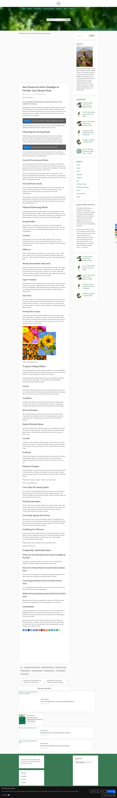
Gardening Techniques (82, 187)
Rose (77, 171)
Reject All (102, 791)
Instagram (23, 776)
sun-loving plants (60, 670)
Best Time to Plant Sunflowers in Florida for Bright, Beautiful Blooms (57, 701)
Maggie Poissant (42, 94)
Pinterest (23, 779)
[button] (24, 630)
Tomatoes (79, 177)
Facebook (23, 773)
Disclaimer (59, 8)
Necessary (4, 795)
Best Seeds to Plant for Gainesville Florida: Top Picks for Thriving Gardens (35, 719)
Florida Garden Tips (60, 667)
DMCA (65, 8)
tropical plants (24, 674)
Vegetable (79, 174)
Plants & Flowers (28, 97)
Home (23, 8)
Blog (77, 181)
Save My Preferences (108, 795)
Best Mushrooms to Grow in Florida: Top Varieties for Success (55, 732)
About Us (29, 8)
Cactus (78, 168)
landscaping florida (49, 670)
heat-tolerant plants (37, 670)
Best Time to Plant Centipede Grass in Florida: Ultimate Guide (55, 745)
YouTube (23, 782)
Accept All (111, 791)
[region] (58, 792)
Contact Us (72, 8)
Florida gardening (25, 670)
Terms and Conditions (48, 8)
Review (78, 190)
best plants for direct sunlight (31, 667)
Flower (78, 196)
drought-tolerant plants (47, 667)
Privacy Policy (37, 8)
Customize (93, 791)
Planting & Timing (81, 184)
